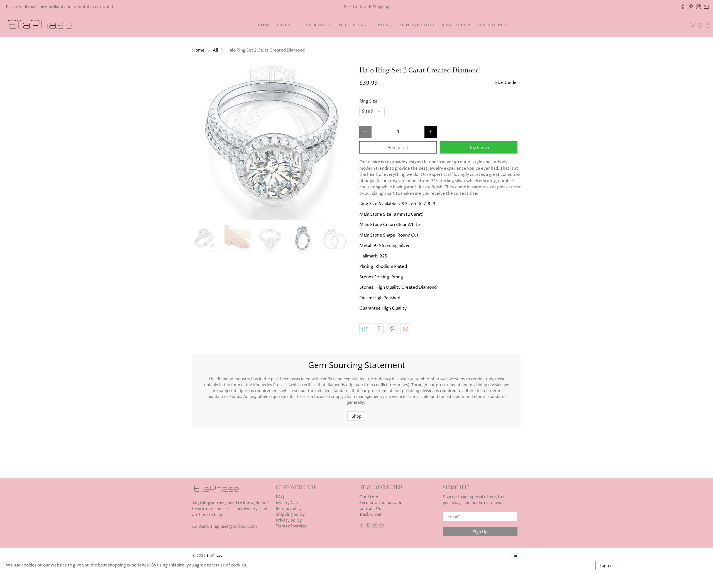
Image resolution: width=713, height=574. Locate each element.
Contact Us (370, 508)
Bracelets (288, 25)
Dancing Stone (417, 25)
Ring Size (368, 101)
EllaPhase (214, 555)
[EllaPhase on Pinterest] (690, 6)
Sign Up (480, 531)
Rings (381, 25)
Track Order (492, 25)
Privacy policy (289, 520)
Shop (357, 416)
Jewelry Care (457, 25)
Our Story (368, 497)
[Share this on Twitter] (364, 329)
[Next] (345, 139)
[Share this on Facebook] (378, 329)
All (215, 50)
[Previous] (201, 139)
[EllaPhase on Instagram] (698, 6)
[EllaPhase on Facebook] (682, 6)
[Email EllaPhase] (706, 6)
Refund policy (289, 508)
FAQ (280, 497)
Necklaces (351, 25)
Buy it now (478, 147)
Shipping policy (290, 514)
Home (264, 25)
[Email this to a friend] (406, 329)
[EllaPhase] (39, 25)
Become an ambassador (381, 502)
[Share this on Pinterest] (392, 329)
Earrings (316, 25)
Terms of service (291, 526)
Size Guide (506, 82)
